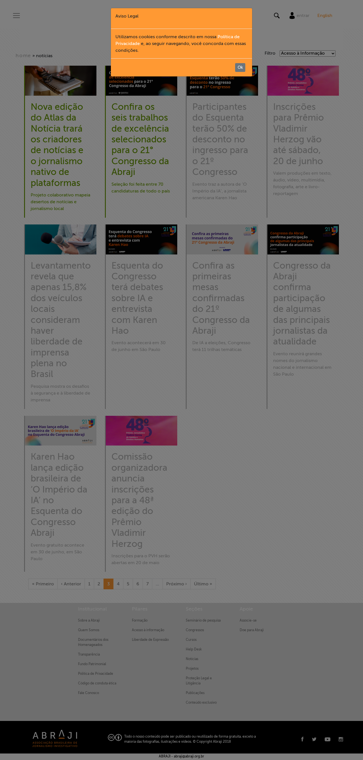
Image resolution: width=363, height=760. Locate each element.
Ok (240, 67)
